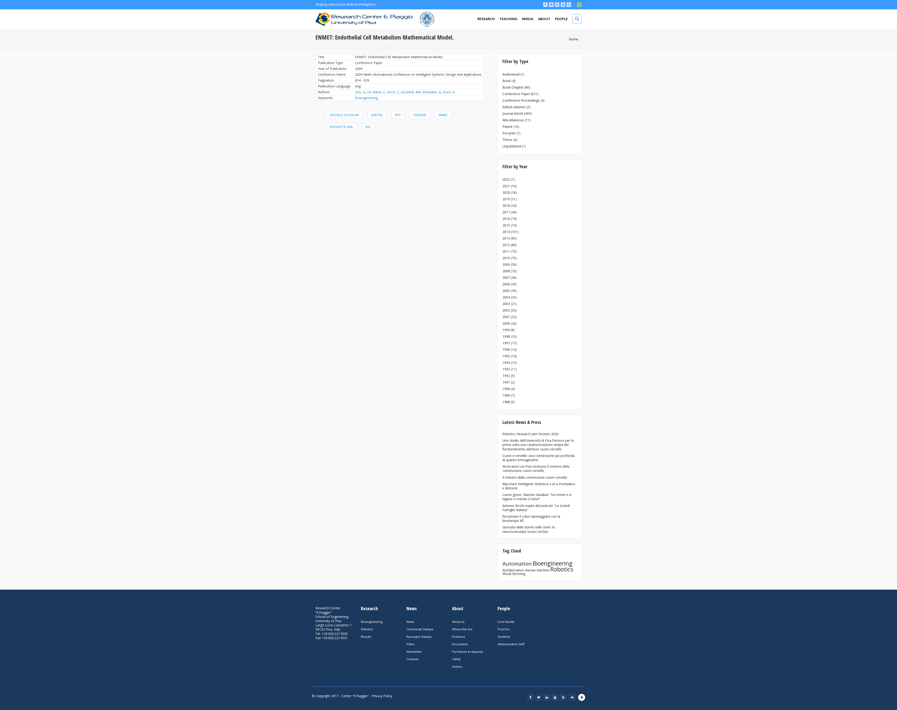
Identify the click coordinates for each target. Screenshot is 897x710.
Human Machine (537, 570)
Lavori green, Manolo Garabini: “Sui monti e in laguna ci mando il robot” (537, 496)
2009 (506, 264)
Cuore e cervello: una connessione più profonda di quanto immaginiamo (538, 457)
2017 (506, 212)
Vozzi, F (393, 92)
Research (486, 18)
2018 (506, 205)
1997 (506, 343)
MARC (443, 115)
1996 (506, 349)
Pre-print (509, 133)
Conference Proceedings (521, 100)
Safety (456, 659)
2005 (506, 290)
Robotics (561, 569)
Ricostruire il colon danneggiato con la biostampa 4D (531, 518)
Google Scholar (344, 115)
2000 (506, 323)
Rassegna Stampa (418, 637)
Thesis (507, 139)
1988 (506, 402)
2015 (506, 225)
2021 (506, 186)
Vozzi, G (449, 92)
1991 (506, 382)
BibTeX (377, 115)
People (561, 18)
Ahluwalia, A (432, 92)
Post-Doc (504, 629)
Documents (460, 644)
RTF (398, 115)
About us (458, 622)
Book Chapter (512, 87)
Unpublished (511, 146)
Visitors (457, 667)
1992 (506, 375)
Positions (458, 637)
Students (504, 637)
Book (506, 81)
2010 (506, 258)
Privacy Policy (382, 696)
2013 (506, 238)
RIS (368, 127)
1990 (506, 389)
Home (573, 39)
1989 (506, 395)
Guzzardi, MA (411, 92)
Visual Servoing (513, 573)
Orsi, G (360, 92)
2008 (506, 271)
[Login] (579, 4)
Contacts (412, 659)
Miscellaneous (513, 120)
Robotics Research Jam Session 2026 (530, 434)
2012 (506, 245)
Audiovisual (511, 74)
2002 (506, 310)
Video (410, 644)
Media (527, 18)
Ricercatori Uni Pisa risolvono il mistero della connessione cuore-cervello (536, 468)
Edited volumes (514, 107)
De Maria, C (376, 92)
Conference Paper (516, 94)
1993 (506, 369)
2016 (506, 218)
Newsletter (414, 652)
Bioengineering (366, 98)
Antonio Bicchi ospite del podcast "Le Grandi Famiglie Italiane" (536, 507)
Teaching (508, 18)
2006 (506, 284)
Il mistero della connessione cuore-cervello (534, 477)
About (544, 18)
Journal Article (512, 113)
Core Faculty (506, 622)
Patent (507, 126)
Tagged (419, 115)
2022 (506, 179)
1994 (506, 362)
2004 (506, 297)
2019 (506, 199)
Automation (517, 563)
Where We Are (462, 629)
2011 (506, 251)
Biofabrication (513, 570)
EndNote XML (341, 127)
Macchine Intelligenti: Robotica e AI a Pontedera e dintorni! (538, 486)
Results (366, 637)
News (410, 622)
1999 (506, 330)
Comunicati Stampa (419, 629)
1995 (506, 356)
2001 (506, 317)
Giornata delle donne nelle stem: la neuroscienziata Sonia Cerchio (528, 529)
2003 (506, 303)
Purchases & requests (467, 652)
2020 (506, 192)
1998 (506, 336)
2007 (506, 277)
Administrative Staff (511, 644)
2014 (506, 231)
